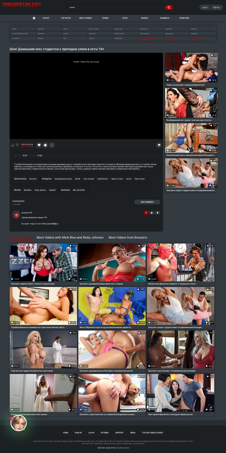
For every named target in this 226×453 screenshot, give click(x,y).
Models (144, 18)
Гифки (105, 18)
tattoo (129, 179)
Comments (18, 201)
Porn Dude (184, 18)
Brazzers (33, 179)
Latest (46, 18)
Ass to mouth (94, 29)
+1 (151, 213)
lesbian (40, 38)
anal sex (41, 29)
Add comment (147, 202)
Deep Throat (119, 34)
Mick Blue (28, 190)
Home (34, 18)
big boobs (118, 29)
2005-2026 (101, 448)
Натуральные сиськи (63, 179)
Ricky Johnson (40, 190)
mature (91, 38)
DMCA (132, 433)
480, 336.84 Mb (78, 190)
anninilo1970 (26, 213)
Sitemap (105, 433)
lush (64, 38)
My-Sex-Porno (111, 448)
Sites (125, 18)
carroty (65, 34)
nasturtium (118, 38)
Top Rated (66, 18)
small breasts (102, 179)
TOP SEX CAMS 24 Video (152, 433)
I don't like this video (17, 145)
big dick (168, 29)
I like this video (12, 145)
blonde (193, 29)
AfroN (14, 29)
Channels (164, 18)
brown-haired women (20, 34)
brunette (41, 34)
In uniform (16, 38)
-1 (157, 213)
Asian (65, 29)
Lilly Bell (52, 190)
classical (92, 34)
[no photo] (16, 215)
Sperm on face (117, 179)
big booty (143, 29)
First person (144, 34)
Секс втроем (89, 179)
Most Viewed (85, 18)
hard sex (194, 34)
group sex (169, 34)
